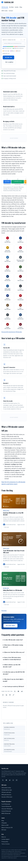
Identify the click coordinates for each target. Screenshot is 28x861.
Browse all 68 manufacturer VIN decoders (11, 332)
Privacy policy (4, 841)
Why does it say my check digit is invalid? (13, 680)
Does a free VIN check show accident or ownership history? (12, 658)
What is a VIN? (4, 825)
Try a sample (9, 62)
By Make (11, 7)
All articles (4, 610)
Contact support (5, 839)
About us (3, 837)
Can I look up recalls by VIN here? (14, 686)
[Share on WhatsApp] (2, 694)
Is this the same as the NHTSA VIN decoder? (14, 673)
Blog (21, 7)
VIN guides (4, 823)
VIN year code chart (6, 792)
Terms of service (5, 844)
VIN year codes (10, 625)
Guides (17, 7)
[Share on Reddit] (21, 691)
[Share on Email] (10, 694)
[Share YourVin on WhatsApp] (13, 780)
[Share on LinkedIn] (6, 694)
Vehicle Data (6, 510)
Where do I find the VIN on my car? (14, 652)
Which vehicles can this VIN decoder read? (11, 666)
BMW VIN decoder (5, 813)
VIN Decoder (4, 7)
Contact (11, 10)
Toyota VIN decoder (6, 806)
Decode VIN (8, 57)
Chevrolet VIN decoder (7, 808)
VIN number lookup (6, 787)
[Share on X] (14, 691)
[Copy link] (13, 694)
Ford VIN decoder (5, 804)
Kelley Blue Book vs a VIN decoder (12, 590)
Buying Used (6, 588)
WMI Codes (4, 10)
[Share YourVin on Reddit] (9, 780)
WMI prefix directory (6, 794)
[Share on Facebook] (18, 691)
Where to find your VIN (6, 827)
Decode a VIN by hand (6, 797)
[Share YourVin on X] (2, 780)
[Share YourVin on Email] (16, 780)
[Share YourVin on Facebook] (6, 780)
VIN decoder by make (6, 790)
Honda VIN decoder (6, 811)
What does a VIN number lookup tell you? (13, 646)
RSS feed (3, 829)
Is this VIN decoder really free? (13, 640)
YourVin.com (9, 2)
